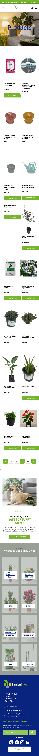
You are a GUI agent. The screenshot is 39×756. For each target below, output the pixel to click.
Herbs (10, 606)
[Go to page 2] (33, 461)
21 (28, 461)
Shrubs (29, 606)
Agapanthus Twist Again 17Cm (28, 287)
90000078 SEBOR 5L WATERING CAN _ (28, 186)
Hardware (29, 664)
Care (10, 664)
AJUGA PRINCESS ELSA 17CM (9, 337)
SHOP (14, 694)
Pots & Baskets (29, 635)
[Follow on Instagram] (22, 742)
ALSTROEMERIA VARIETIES (9, 437)
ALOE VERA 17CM (28, 386)
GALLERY (9, 701)
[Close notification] (35, 2)
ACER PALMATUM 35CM (28, 237)
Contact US (19, 749)
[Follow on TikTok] (11, 742)
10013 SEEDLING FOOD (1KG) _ (9, 84)
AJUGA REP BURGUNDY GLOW (28, 337)
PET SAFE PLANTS (19, 536)
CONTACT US (10, 699)
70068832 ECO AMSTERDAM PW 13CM (9, 187)
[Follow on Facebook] (17, 742)
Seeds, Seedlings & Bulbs (10, 575)
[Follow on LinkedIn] (28, 742)
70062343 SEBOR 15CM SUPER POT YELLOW (28, 137)
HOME (7, 694)
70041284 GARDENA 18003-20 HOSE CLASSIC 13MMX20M (28, 86)
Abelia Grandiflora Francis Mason (10, 206)
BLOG (7, 696)
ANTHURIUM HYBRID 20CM (26, 437)
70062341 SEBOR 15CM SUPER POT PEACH (10, 137)
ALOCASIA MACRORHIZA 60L (10, 387)
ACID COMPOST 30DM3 (9, 287)
